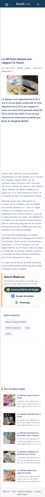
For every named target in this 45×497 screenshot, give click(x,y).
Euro (28, 328)
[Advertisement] (22, 32)
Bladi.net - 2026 (9, 491)
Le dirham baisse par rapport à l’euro (27, 471)
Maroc (28, 68)
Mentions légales (25, 491)
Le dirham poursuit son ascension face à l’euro (27, 434)
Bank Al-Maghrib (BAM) (15, 121)
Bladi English (22, 494)
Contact (37, 491)
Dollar (8, 334)
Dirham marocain (13, 328)
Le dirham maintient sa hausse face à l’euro (27, 453)
